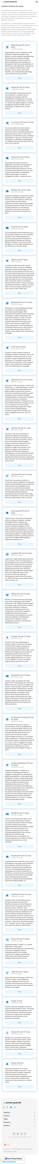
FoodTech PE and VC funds (21, 894)
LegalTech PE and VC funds (21, 553)
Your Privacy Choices (14, 1159)
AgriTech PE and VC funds (21, 428)
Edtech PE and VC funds (20, 87)
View (19, 78)
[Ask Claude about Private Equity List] (17, 1133)
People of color (16, 1001)
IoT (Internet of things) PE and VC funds (22, 718)
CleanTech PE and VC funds (21, 474)
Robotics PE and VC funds (21, 190)
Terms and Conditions (16, 1149)
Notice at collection (9, 1162)
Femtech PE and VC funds (21, 636)
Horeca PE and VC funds (20, 939)
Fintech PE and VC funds (20, 157)
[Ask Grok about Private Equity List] (24, 1133)
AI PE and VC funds (18, 347)
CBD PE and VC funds (19, 260)
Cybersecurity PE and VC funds (20, 512)
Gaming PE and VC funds (20, 675)
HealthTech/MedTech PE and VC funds (22, 764)
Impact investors (17, 1063)
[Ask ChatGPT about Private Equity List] (14, 1133)
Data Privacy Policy (27, 1149)
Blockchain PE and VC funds (21, 302)
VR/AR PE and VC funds (20, 813)
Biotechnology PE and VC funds (20, 46)
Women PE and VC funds (20, 1032)
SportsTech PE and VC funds (22, 380)
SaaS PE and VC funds (19, 227)
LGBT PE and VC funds (19, 972)
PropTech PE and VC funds (21, 856)
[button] (19, 1112)
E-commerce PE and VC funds (22, 122)
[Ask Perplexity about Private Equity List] (21, 1133)
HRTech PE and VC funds (20, 594)
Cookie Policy (7, 1149)
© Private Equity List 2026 (10, 1151)
